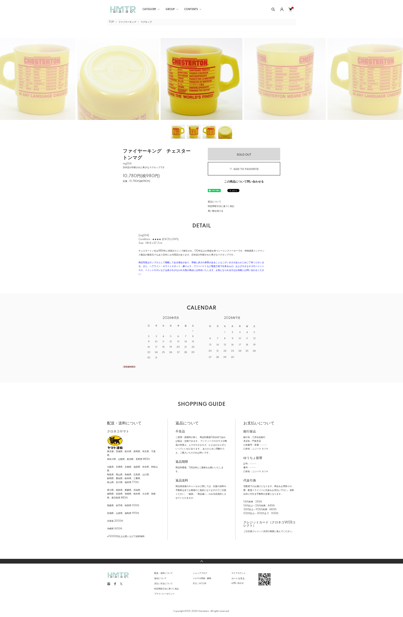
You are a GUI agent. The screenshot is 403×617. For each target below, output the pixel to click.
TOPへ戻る (201, 561)
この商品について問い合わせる (244, 181)
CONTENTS (191, 9)
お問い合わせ (237, 583)
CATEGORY (149, 9)
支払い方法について (163, 583)
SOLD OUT (244, 154)
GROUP (170, 9)
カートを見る (238, 578)
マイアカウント (238, 573)
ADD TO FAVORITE (246, 169)
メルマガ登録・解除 (202, 578)
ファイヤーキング (127, 22)
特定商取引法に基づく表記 (221, 206)
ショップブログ (200, 573)
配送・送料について (163, 573)
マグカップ (146, 22)
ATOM (202, 583)
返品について (214, 201)
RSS (195, 583)
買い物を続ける (215, 211)
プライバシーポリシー (164, 594)
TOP (111, 22)
